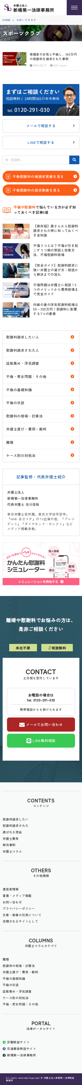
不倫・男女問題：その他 (26, 376)
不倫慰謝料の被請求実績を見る (38, 176)
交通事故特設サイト (21, 1048)
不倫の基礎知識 (19, 389)
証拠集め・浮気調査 (22, 363)
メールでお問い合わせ (44, 724)
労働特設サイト (18, 1042)
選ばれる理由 (12, 832)
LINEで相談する (41, 142)
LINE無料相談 (44, 740)
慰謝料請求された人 (22, 350)
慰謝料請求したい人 (22, 337)
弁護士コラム (12, 851)
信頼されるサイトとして (20, 921)
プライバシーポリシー (19, 908)
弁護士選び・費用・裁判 (26, 429)
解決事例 (9, 845)
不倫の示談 (15, 402)
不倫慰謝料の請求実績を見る (36, 190)
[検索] (74, 160)
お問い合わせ (12, 902)
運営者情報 (11, 889)
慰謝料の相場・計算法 (24, 416)
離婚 (10, 442)
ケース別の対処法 (20, 455)
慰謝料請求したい (15, 819)
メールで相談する (41, 125)
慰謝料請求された (15, 825)
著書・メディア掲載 (17, 895)
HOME (6, 20)
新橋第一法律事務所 (21, 1055)
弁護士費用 (11, 838)
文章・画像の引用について (22, 915)
